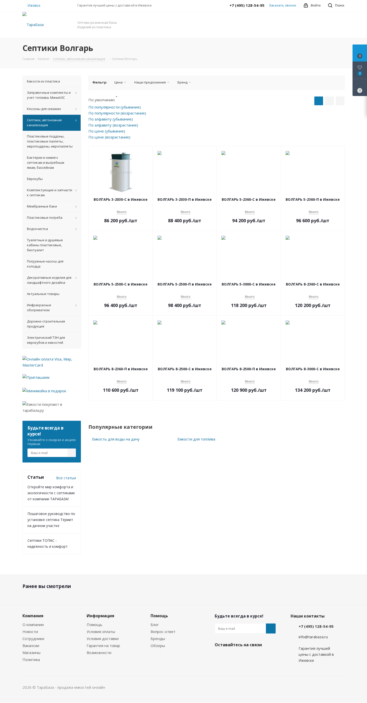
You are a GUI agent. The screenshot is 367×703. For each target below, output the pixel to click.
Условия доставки (103, 638)
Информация (100, 615)
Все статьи (66, 477)
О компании (33, 624)
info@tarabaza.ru (313, 636)
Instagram (232, 657)
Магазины (31, 652)
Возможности (99, 652)
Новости (30, 631)
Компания (32, 615)
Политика (31, 659)
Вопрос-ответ (163, 631)
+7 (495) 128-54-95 (316, 626)
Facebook (220, 657)
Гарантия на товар (103, 645)
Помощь (94, 624)
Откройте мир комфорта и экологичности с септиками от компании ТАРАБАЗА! (51, 492)
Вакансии (30, 645)
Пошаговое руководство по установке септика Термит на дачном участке (51, 519)
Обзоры (158, 645)
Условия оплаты (101, 631)
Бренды (158, 638)
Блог (155, 624)
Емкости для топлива (196, 439)
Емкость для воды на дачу (116, 439)
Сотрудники (33, 638)
